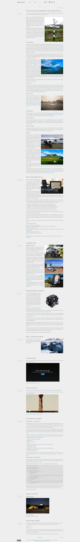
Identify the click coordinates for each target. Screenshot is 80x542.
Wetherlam (49, 79)
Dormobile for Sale (31, 243)
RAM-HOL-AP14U (29, 230)
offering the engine (51, 329)
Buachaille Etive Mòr (33, 157)
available (33, 279)
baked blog (61, 434)
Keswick (51, 49)
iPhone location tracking (43, 522)
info (32, 36)
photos (49, 44)
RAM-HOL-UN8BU (46, 229)
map (33, 36)
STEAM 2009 (48, 48)
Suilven (49, 172)
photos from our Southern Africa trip (34, 341)
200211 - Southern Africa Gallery (34, 336)
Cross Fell (29, 98)
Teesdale (30, 101)
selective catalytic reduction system (41, 319)
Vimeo (38, 383)
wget (30, 445)
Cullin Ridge (48, 170)
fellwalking (34, 53)
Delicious (51, 2)
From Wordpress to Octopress (34, 418)
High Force (38, 102)
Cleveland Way (55, 121)
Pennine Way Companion (43, 130)
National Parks (28, 21)
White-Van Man (42, 310)
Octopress (33, 449)
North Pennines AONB (31, 95)
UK (18, 14)
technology (19, 180)
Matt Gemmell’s (42, 434)
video (20, 361)
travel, (20, 14)
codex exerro (21, 2)
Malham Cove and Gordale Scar (49, 115)
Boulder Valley (34, 80)
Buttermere (54, 76)
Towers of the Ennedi (31, 388)
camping (19, 497)
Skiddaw (27, 62)
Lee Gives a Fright (31, 358)
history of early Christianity (58, 87)
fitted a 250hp (54, 327)
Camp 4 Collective (36, 414)
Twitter (47, 2)
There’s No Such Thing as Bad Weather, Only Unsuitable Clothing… (43, 11)
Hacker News (34, 434)
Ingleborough (55, 114)
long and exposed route (56, 170)
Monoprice (29, 227)
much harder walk (39, 165)
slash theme (48, 540)
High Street (31, 73)
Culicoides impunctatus (34, 145)
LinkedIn (49, 2)
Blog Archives (40, 537)
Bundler (35, 450)
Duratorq (36, 313)
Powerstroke (51, 313)
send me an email (38, 283)
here (45, 460)
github (38, 449)
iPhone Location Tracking (32, 520)
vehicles (19, 246)
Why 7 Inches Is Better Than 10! (34, 177)
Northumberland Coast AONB (44, 90)
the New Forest (33, 37)
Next (61, 537)
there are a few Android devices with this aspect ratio (48, 211)
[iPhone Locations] (29, 527)
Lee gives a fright (28, 383)
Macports (31, 440)
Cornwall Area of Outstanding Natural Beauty (33, 31)
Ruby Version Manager (30, 444)
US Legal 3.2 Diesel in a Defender (35, 290)
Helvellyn (31, 68)
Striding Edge (33, 71)
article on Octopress (48, 434)
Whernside (58, 114)
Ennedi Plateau (47, 390)
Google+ (45, 2)
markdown (35, 460)
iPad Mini (29, 225)
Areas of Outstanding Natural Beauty (38, 21)
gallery (28, 278)
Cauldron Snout (32, 102)
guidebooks (48, 129)
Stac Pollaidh (46, 172)
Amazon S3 (42, 540)
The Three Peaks (57, 113)
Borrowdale (53, 75)
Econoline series (30, 309)
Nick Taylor (34, 383)
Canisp (53, 172)
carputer (27, 187)
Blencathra (32, 62)
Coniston (54, 49)
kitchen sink (28, 265)
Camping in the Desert (32, 494)
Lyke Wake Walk (33, 122)
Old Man (45, 79)
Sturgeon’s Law (54, 199)
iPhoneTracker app (56, 522)
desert (19, 391)
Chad (43, 390)
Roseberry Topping (29, 123)
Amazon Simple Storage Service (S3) (34, 429)
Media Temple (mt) (60, 423)
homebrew (51, 444)
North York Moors (42, 119)
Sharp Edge (31, 66)
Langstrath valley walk (60, 75)
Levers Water (29, 80)
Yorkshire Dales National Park (37, 113)
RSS (54, 2)
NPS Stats (42, 48)
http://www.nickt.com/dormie (30, 276)
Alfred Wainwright (31, 13)
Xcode (33, 439)
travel (19, 361)
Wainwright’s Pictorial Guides (48, 53)
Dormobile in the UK (39, 266)
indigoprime (59, 7)
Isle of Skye (53, 168)
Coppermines (61, 79)
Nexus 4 (31, 226)
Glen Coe (27, 152)
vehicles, (22, 180)
